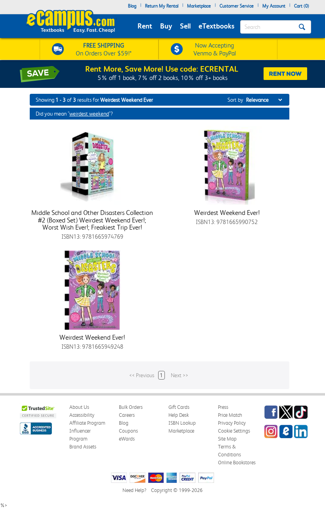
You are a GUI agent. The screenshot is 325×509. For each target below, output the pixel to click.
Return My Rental (161, 6)
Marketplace (199, 6)
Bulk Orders (131, 407)
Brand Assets (82, 447)
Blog (132, 6)
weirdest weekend (89, 113)
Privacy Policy (232, 423)
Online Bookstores (237, 462)
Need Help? (134, 490)
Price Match (230, 415)
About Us (79, 407)
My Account (273, 6)
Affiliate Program (87, 423)
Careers (127, 415)
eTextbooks (216, 26)
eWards (127, 439)
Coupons (128, 431)
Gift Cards (178, 407)
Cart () (301, 6)
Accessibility (81, 415)
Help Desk (178, 415)
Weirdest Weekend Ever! (227, 213)
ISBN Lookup (182, 423)
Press (223, 407)
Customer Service (237, 6)
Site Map (227, 439)
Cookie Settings (234, 431)
